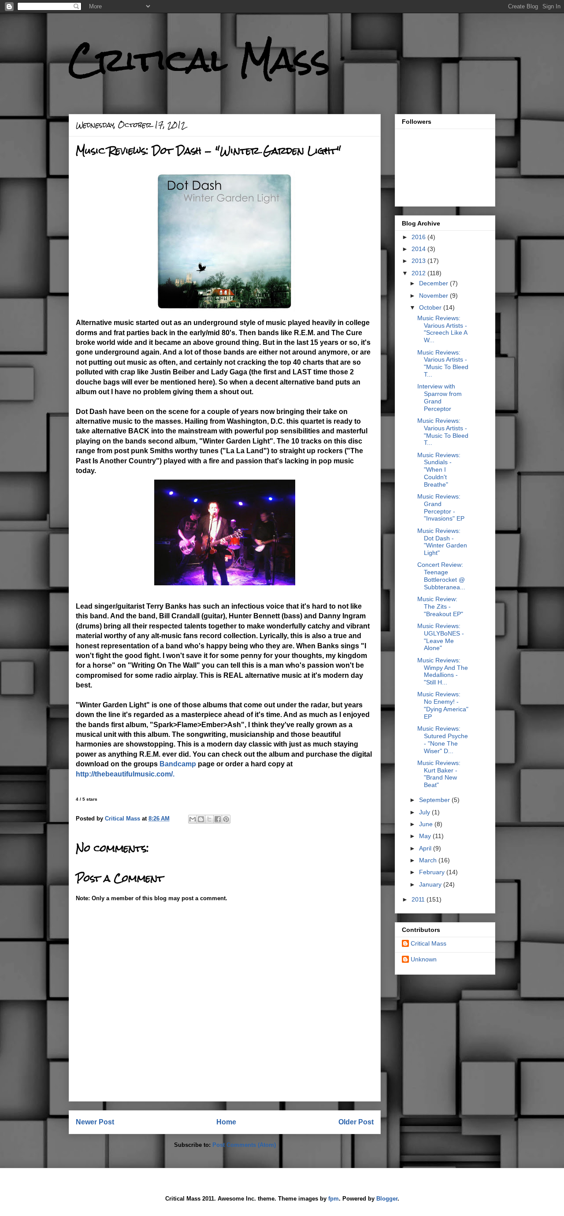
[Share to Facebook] (217, 819)
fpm (333, 1198)
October (431, 307)
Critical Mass (199, 59)
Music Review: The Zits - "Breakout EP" (440, 606)
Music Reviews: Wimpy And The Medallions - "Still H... (442, 671)
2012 (419, 273)
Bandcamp (178, 764)
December (434, 283)
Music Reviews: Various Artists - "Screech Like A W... (442, 329)
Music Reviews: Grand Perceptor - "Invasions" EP (440, 507)
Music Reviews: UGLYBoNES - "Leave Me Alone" (440, 636)
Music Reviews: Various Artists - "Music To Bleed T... (442, 363)
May (426, 835)
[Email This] (192, 819)
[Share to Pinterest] (226, 819)
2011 (419, 899)
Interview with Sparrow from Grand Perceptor (439, 397)
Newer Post (95, 1122)
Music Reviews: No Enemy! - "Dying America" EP (442, 705)
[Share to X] (209, 819)
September (435, 799)
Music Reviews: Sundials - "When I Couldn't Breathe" (438, 469)
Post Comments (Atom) (244, 1145)
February (432, 872)
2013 (419, 260)
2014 (419, 248)
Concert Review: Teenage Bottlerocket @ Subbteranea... (441, 575)
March (428, 860)
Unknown (424, 959)
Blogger (386, 1198)
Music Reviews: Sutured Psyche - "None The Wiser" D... (442, 739)
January (431, 884)
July (425, 812)
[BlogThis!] (201, 819)
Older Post (356, 1122)
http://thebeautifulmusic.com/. (125, 774)
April (426, 848)
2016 (419, 236)
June (426, 824)
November (434, 295)
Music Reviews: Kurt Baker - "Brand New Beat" (438, 773)
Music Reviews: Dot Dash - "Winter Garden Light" (442, 541)
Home (226, 1122)
